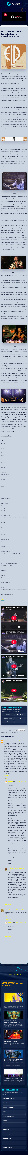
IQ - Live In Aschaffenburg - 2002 (13, 1078)
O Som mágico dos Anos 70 (10, 1134)
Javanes (10, 868)
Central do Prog (7, 1147)
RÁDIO (23, 9)
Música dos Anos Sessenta (10, 1111)
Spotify (8, 714)
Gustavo (10, 781)
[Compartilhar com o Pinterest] (24, 730)
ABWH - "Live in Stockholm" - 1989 (13, 1003)
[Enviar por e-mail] (18, 730)
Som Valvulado (7, 1138)
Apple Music (20, 714)
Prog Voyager (7, 1142)
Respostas (8, 779)
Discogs (20, 721)
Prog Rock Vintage (8, 1116)
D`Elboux (6, 741)
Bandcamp (7, 721)
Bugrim (5, 1120)
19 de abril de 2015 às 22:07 (16, 741)
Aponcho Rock (7, 1125)
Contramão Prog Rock (9, 1098)
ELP (8, 732)
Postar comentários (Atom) (16, 974)
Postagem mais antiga (19, 970)
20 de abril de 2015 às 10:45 (16, 910)
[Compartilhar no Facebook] (23, 730)
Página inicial (21, 968)
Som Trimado (7, 1102)
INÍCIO (4, 9)
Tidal (20, 718)
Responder (7, 775)
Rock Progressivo (14, 732)
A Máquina (6, 1129)
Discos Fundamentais (9, 1107)
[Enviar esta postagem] (16, 730)
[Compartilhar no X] (21, 730)
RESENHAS (11, 9)
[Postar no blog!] (20, 730)
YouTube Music (8, 718)
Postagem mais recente (9, 968)
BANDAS (18, 9)
